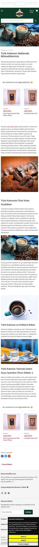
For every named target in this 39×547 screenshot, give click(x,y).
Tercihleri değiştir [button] (23, 544)
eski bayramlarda (12, 127)
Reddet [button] (23, 540)
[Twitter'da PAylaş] (5, 456)
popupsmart (4, 543)
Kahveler (3, 537)
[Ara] (35, 21)
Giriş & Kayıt (31, 11)
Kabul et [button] (23, 536)
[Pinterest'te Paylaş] (9, 456)
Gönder (28, 512)
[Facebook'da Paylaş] (2, 456)
